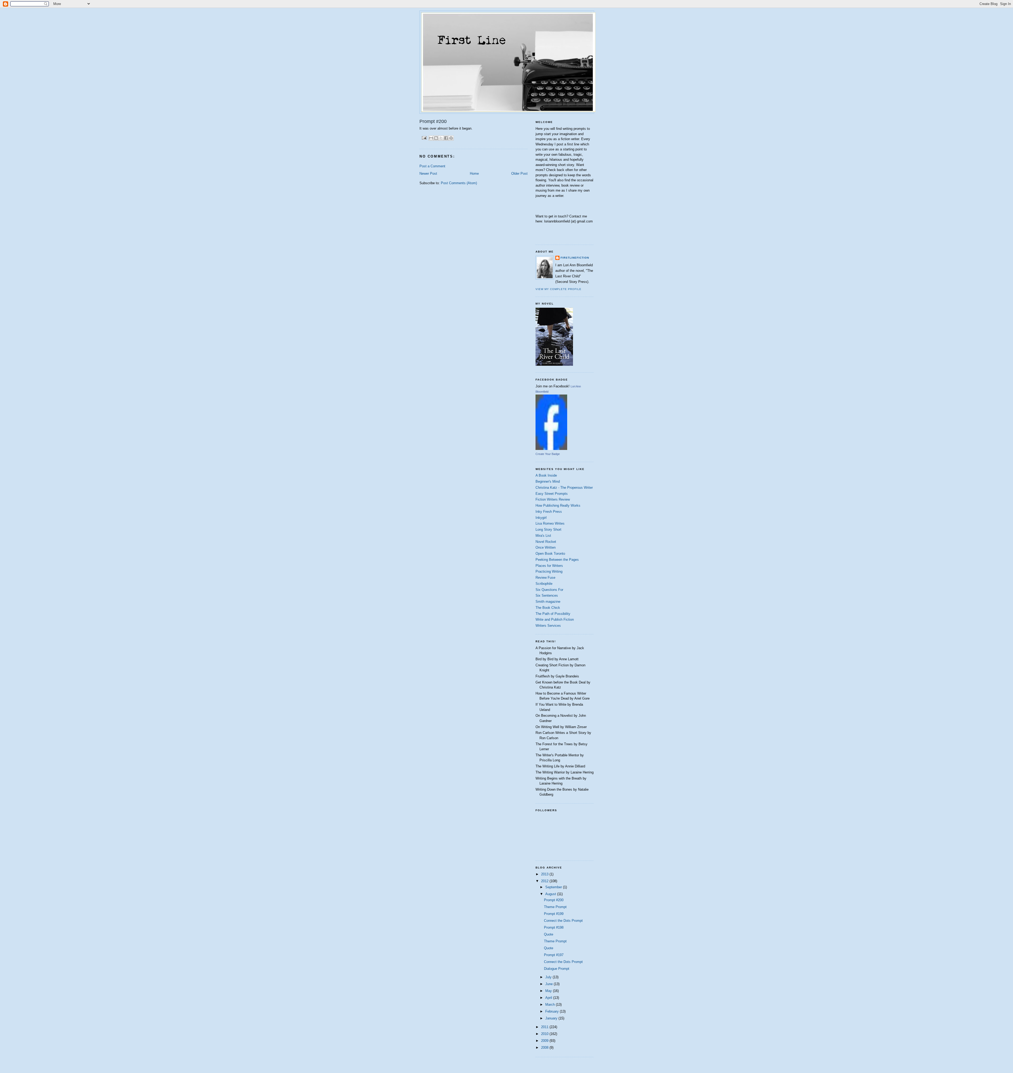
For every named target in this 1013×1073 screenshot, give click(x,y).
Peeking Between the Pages (557, 560)
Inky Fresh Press (549, 512)
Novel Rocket (546, 542)
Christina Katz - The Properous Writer (564, 488)
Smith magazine (548, 602)
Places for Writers (549, 566)
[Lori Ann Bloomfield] (551, 449)
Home (474, 173)
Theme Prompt (555, 907)
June (549, 984)
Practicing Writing (549, 571)
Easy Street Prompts (552, 494)
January (551, 1018)
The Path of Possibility (553, 614)
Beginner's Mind (548, 481)
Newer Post (428, 173)
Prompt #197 (553, 955)
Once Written (546, 547)
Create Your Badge (548, 453)
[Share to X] (441, 138)
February (552, 1011)
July (549, 977)
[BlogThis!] (436, 138)
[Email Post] (424, 137)
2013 (545, 874)
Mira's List (543, 536)
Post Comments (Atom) (459, 183)
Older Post (519, 173)
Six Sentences (547, 595)
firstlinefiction (575, 257)
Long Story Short (548, 529)
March (550, 1004)
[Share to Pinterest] (451, 138)
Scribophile (544, 584)
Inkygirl (541, 518)
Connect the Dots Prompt (563, 921)
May (549, 991)
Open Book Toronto (550, 554)
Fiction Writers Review (553, 499)
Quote (548, 934)
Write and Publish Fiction (555, 619)
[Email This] (431, 138)
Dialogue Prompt (556, 969)
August (551, 894)
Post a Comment (432, 166)
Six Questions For (549, 590)
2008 (545, 1048)
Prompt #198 (553, 927)
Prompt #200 (553, 900)
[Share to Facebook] (446, 138)
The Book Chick (548, 608)
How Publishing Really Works (558, 505)
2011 (545, 1027)
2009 (545, 1041)
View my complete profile (558, 289)
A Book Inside (546, 475)
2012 (545, 881)
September (554, 887)
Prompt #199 (553, 914)
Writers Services (548, 626)
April (549, 998)
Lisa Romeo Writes (550, 523)
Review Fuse (545, 578)
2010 (545, 1034)
